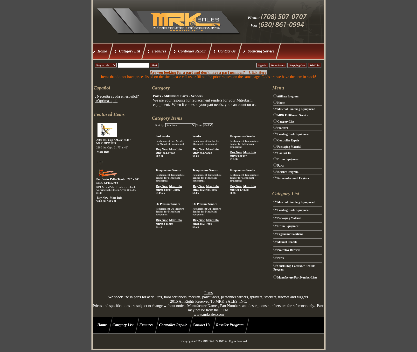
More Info (103, 152)
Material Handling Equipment (296, 109)
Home (102, 51)
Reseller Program (288, 172)
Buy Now (102, 197)
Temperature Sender (242, 136)
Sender (197, 136)
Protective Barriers (288, 250)
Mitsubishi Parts (176, 96)
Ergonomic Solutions (290, 234)
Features (159, 51)
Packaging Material (289, 146)
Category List (129, 51)
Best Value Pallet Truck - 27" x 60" (117, 179)
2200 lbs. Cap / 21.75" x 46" (113, 140)
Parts (157, 96)
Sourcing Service (261, 51)
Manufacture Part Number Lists (297, 277)
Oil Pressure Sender (168, 204)
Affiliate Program (288, 96)
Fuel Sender (163, 136)
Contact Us (227, 51)
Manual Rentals (287, 242)
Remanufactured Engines (293, 178)
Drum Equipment (288, 159)
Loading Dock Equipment (293, 134)
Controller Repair (192, 51)
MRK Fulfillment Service (292, 115)
